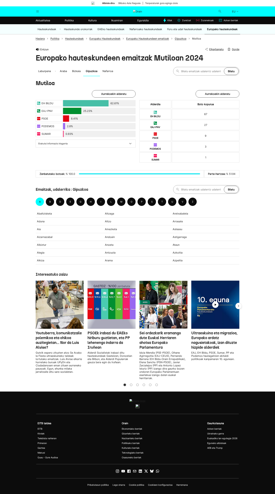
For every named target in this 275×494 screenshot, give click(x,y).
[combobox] (202, 71)
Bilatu (231, 71)
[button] (238, 306)
